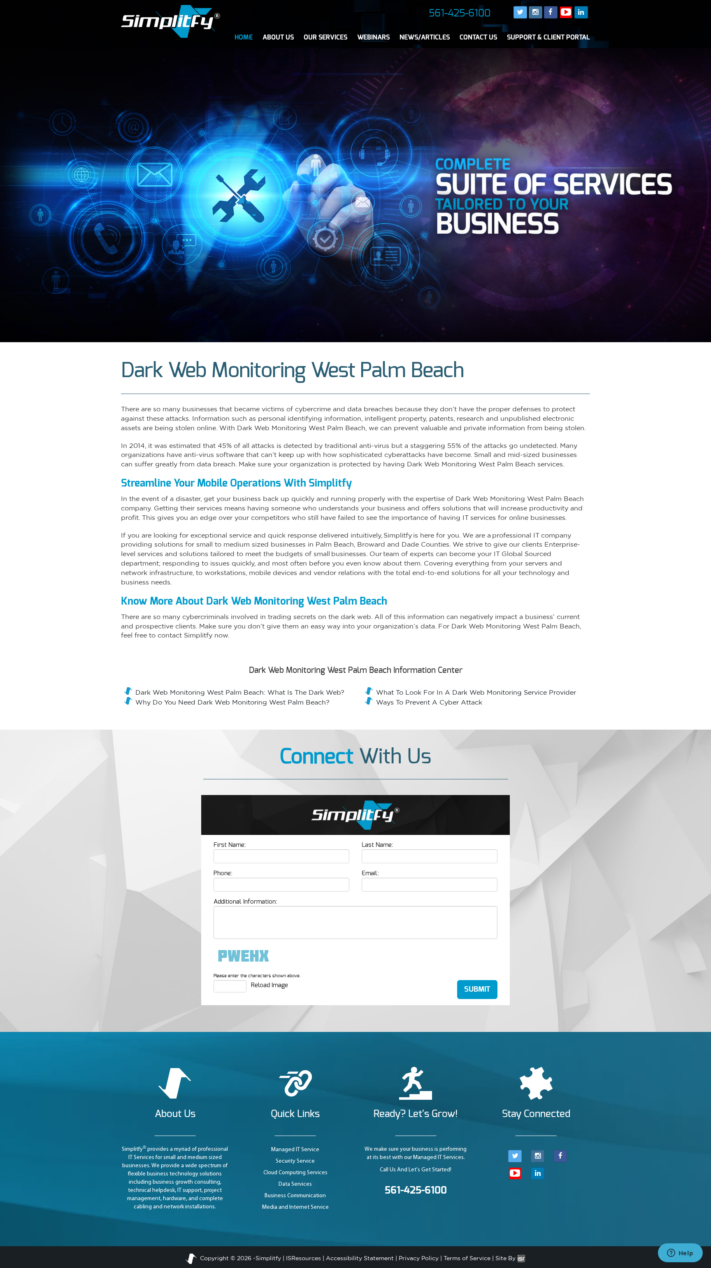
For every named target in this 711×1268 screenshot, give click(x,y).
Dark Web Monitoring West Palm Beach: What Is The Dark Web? (239, 692)
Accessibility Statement (360, 1258)
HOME (244, 37)
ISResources (303, 1258)
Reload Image (269, 985)
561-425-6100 (459, 14)
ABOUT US (278, 37)
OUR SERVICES (325, 37)
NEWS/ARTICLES (425, 37)
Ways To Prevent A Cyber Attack (429, 702)
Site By (506, 1258)
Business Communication (295, 1196)
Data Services (295, 1184)
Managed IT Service (295, 1150)
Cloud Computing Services (295, 1173)
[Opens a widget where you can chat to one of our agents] (680, 1253)
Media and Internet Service (295, 1207)
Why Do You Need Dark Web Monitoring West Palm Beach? (232, 702)
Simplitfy (268, 1258)
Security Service (295, 1161)
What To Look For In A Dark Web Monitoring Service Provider (476, 692)
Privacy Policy (419, 1258)
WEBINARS (373, 37)
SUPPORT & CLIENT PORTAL (548, 37)
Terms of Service (467, 1258)
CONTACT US (478, 37)
